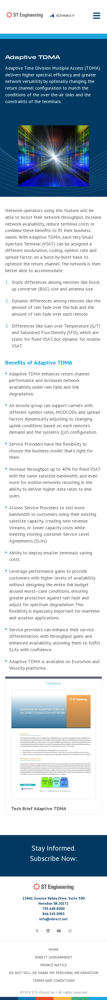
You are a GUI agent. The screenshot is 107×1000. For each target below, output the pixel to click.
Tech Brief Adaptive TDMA (38, 808)
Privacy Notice (53, 965)
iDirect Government (53, 957)
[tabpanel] (53, 278)
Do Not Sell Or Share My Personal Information (53, 972)
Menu (96, 15)
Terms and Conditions (53, 980)
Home (54, 949)
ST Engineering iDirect (40, 15)
